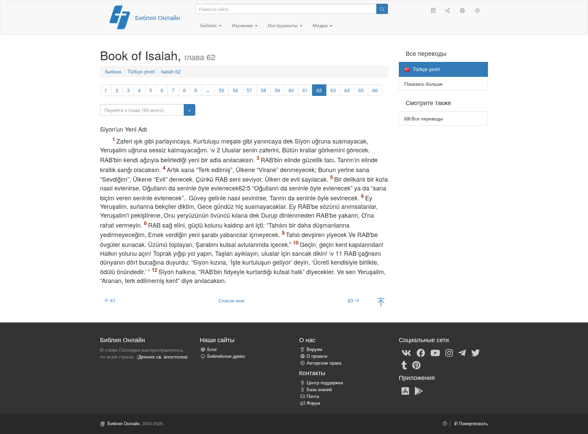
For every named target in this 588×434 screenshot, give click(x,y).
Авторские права (324, 363)
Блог (212, 349)
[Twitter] (475, 352)
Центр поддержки (325, 383)
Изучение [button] (243, 25)
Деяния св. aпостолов (162, 356)
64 (347, 90)
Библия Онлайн (157, 17)
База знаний (319, 389)
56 (235, 90)
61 (305, 90)
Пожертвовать (472, 423)
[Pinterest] (416, 364)
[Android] (418, 390)
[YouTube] (435, 352)
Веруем (314, 349)
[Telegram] (462, 352)
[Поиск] (382, 9)
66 (375, 90)
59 (277, 90)
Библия (113, 71)
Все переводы (426, 118)
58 (263, 90)
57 (249, 90)
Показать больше (423, 83)
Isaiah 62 (171, 71)
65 (361, 90)
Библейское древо (226, 356)
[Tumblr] (404, 364)
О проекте (317, 356)
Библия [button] (209, 25)
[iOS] (405, 390)
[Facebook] (420, 352)
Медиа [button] (321, 25)
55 (221, 90)
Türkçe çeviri (141, 71)
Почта (313, 396)
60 (291, 90)
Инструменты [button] (283, 25)
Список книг (231, 300)
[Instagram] (449, 352)
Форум (313, 403)
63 (333, 90)
